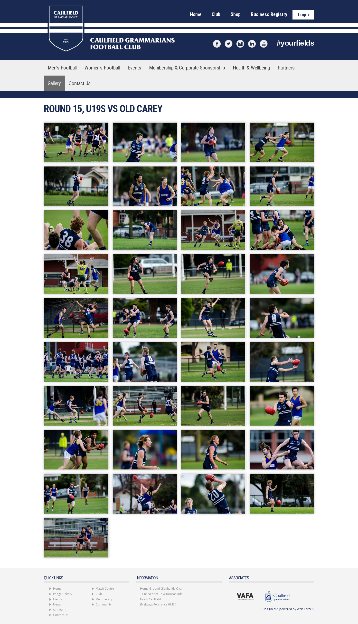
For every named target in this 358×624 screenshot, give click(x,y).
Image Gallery (62, 594)
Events (134, 68)
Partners (286, 68)
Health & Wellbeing (251, 68)
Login (303, 15)
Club (216, 14)
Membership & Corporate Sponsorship (187, 68)
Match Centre (105, 588)
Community (104, 604)
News (57, 604)
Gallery (54, 83)
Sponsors (59, 610)
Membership (104, 599)
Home (195, 14)
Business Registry (269, 14)
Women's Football (102, 68)
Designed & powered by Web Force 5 (288, 609)
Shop (236, 14)
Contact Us (80, 83)
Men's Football (62, 68)
